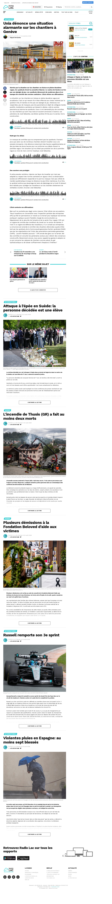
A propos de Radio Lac (31, 876)
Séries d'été (39, 12)
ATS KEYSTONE (14, 316)
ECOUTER (37, 7)
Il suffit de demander (52, 872)
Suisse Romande (72, 872)
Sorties (56, 12)
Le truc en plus (72, 878)
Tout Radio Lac (51, 878)
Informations (50, 876)
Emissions (20, 12)
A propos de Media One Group (30, 2)
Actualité (29, 12)
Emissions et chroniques (31, 872)
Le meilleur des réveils (53, 870)
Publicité (6, 2)
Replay (59, 7)
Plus (76, 12)
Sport (69, 876)
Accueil (27, 870)
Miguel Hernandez (15, 37)
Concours (48, 12)
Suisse (70, 874)
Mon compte (88, 2)
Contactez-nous (15, 2)
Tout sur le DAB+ (67, 12)
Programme (48, 7)
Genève (70, 870)
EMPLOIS (27, 879)
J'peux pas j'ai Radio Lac (53, 874)
